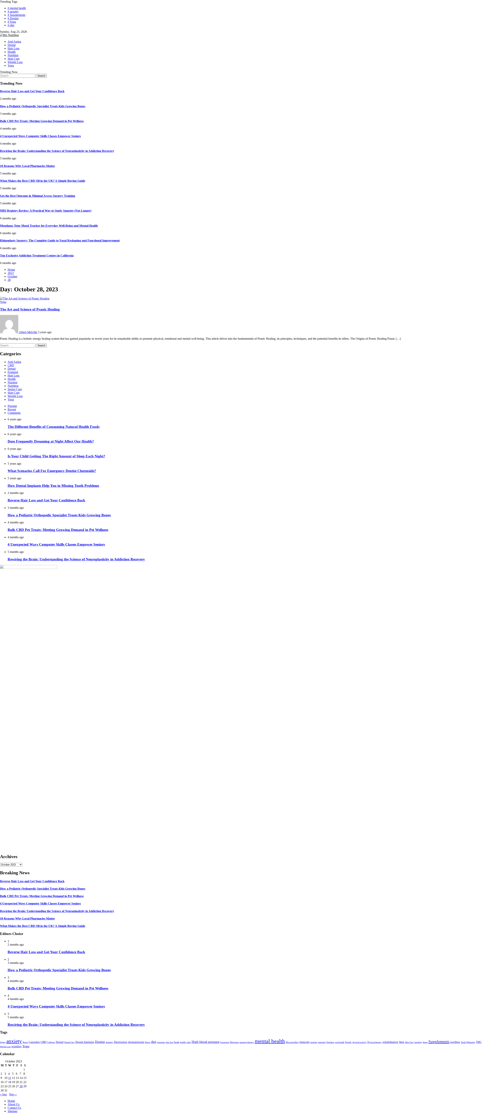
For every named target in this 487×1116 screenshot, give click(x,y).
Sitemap (12, 1111)
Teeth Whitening (468, 1042)
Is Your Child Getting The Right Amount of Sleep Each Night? (56, 456)
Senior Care (15, 389)
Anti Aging (14, 41)
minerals (304, 1042)
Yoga (11, 65)
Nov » (13, 1094)
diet (153, 1042)
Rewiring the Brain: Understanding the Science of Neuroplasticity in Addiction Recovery (57, 151)
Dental (12, 45)
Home (11, 1100)
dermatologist (136, 1042)
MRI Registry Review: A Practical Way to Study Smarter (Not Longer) (45, 210)
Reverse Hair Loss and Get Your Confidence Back (32, 91)
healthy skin (185, 1042)
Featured (13, 372)
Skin (401, 1042)
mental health (270, 1041)
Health (12, 51)
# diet (11, 25)
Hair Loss (13, 48)
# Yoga (12, 21)
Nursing (12, 382)
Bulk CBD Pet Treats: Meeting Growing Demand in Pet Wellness (42, 121)
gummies (161, 1042)
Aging (3, 1042)
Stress (425, 1042)
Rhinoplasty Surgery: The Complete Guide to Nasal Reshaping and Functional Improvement (60, 240)
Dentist (100, 1042)
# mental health (17, 8)
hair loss (169, 1042)
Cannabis (34, 1042)
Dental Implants (84, 1042)
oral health (339, 1042)
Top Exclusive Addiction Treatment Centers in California (37, 255)
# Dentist (13, 18)
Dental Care (69, 1042)
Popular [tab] (12, 406)
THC (479, 1042)
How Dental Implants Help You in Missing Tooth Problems (53, 486)
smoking (418, 1042)
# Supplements (16, 15)
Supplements (438, 1041)
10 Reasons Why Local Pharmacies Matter (27, 166)
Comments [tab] (14, 412)
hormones (224, 1042)
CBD (11, 365)
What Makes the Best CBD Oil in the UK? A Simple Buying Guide (42, 180)
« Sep (3, 1094)
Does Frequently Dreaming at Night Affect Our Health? (51, 441)
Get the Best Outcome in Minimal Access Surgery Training (37, 195)
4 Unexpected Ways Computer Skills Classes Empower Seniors (40, 136)
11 (9, 1077)
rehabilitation (390, 1042)
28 (21, 1086)
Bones (25, 1042)
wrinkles (16, 1046)
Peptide (348, 1042)
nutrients (321, 1042)
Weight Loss (15, 62)
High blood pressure (206, 1042)
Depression (120, 1042)
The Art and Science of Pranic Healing (30, 309)
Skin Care (14, 58)
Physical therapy (374, 1042)
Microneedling (292, 1042)
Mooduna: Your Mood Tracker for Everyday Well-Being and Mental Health (49, 225)
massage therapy (247, 1042)
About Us (13, 1104)
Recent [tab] (12, 409)
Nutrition (13, 55)
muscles (313, 1042)
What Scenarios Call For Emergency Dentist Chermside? (52, 471)
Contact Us (14, 1107)
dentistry (109, 1042)
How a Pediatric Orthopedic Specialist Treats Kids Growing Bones (42, 106)
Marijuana (234, 1042)
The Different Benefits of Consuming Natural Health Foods (53, 427)
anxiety (14, 1041)
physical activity (359, 1042)
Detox (147, 1042)
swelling (455, 1042)
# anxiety (13, 11)
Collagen (51, 1042)
